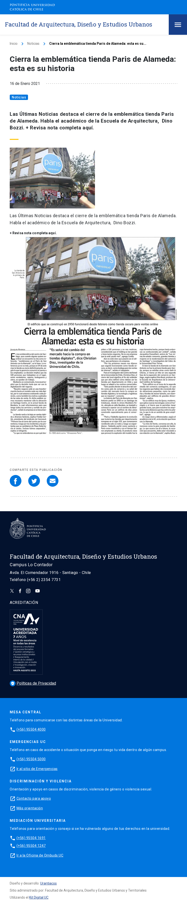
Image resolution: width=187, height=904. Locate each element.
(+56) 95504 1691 (31, 838)
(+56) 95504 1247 (31, 845)
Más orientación (30, 808)
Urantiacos (48, 883)
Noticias (33, 43)
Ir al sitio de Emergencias (37, 769)
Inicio (14, 43)
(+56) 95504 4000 (31, 729)
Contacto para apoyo (34, 798)
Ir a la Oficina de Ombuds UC (40, 855)
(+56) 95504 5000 (31, 759)
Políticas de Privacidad (33, 683)
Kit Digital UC (38, 897)
